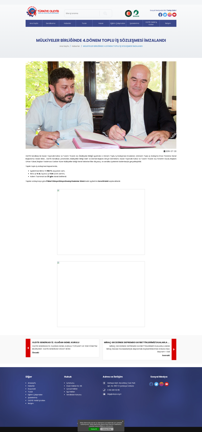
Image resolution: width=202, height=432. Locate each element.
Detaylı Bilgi (107, 429)
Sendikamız (50, 23)
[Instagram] (170, 14)
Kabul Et (94, 429)
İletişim (168, 23)
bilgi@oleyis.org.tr (114, 394)
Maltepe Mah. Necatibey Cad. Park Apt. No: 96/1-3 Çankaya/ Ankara (121, 384)
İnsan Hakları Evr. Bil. (74, 386)
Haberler (67, 23)
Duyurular (32, 389)
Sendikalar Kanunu (74, 395)
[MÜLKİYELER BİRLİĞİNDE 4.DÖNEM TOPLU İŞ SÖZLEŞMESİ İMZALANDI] (101, 105)
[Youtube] (174, 14)
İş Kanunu (70, 383)
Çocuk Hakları (72, 389)
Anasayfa (32, 383)
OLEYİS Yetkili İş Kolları (151, 23)
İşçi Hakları (71, 392)
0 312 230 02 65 (113, 390)
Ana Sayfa (34, 23)
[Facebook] (160, 14)
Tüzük (84, 23)
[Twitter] (165, 14)
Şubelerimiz (134, 23)
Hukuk (101, 23)
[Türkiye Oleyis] (43, 11)
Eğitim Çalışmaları (117, 23)
